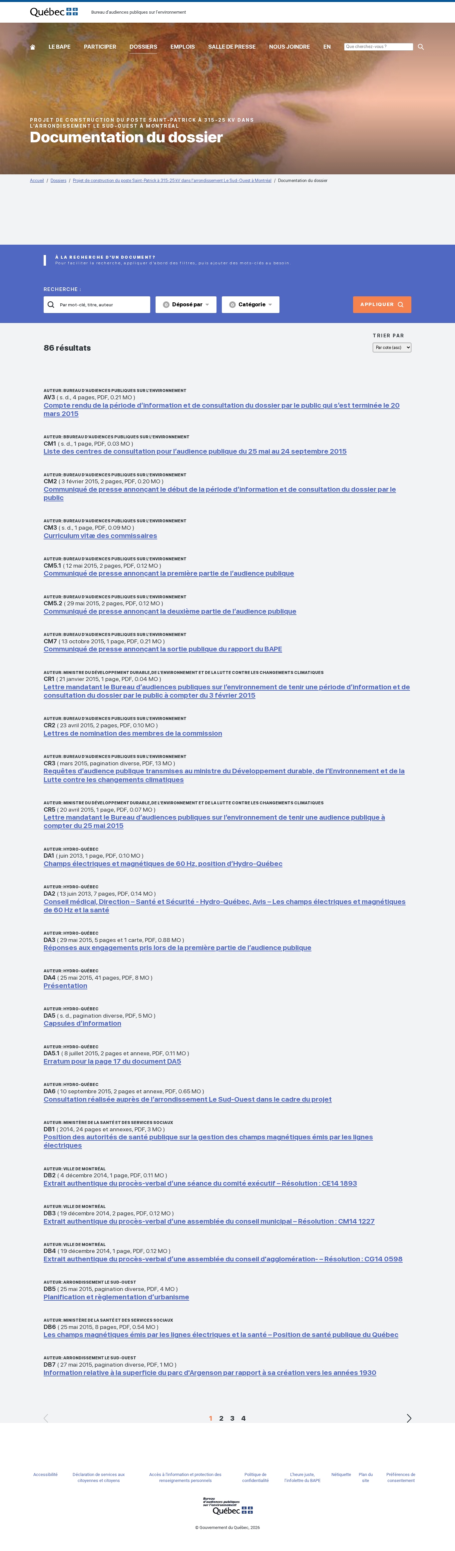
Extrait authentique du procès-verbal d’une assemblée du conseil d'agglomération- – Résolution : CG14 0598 (223, 1259)
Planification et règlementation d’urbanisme (116, 1297)
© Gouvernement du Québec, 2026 (227, 1527)
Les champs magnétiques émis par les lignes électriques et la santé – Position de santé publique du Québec (221, 1334)
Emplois (183, 46)
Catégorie (248, 304)
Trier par (389, 335)
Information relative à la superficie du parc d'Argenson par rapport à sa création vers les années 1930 (210, 1372)
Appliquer (377, 304)
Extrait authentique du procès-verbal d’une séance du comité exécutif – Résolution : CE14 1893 (200, 1183)
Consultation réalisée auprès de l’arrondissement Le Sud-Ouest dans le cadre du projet (188, 1099)
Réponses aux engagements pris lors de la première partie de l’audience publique (177, 947)
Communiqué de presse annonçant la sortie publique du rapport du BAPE (163, 649)
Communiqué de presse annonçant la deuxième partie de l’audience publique (170, 611)
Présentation (65, 985)
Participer (100, 46)
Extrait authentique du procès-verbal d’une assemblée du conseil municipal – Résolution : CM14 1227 (209, 1221)
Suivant (409, 1418)
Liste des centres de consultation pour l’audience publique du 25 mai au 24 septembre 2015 (195, 451)
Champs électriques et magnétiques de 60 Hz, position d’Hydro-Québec (163, 863)
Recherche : (63, 289)
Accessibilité (45, 1474)
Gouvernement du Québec (227, 1506)
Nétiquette (341, 1474)
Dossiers (143, 46)
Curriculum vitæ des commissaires (100, 535)
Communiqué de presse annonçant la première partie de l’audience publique (169, 573)
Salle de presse (232, 46)
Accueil (32, 45)
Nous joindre (289, 46)
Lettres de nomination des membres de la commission (133, 733)
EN (327, 46)
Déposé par (184, 304)
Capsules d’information (82, 1023)
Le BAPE (60, 46)
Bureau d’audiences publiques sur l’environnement (54, 12)
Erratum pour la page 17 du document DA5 (112, 1061)
